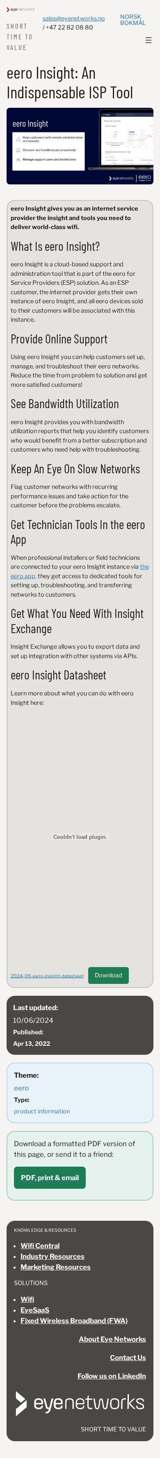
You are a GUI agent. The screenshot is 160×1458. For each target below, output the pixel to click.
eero (21, 1088)
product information (42, 1111)
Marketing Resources (56, 1267)
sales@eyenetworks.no (74, 18)
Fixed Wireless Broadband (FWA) (74, 1321)
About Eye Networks (112, 1339)
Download (108, 975)
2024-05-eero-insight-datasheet (47, 976)
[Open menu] (148, 40)
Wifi (27, 1299)
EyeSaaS (35, 1310)
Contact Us (128, 1358)
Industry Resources (53, 1256)
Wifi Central (40, 1246)
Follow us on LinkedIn (112, 1376)
